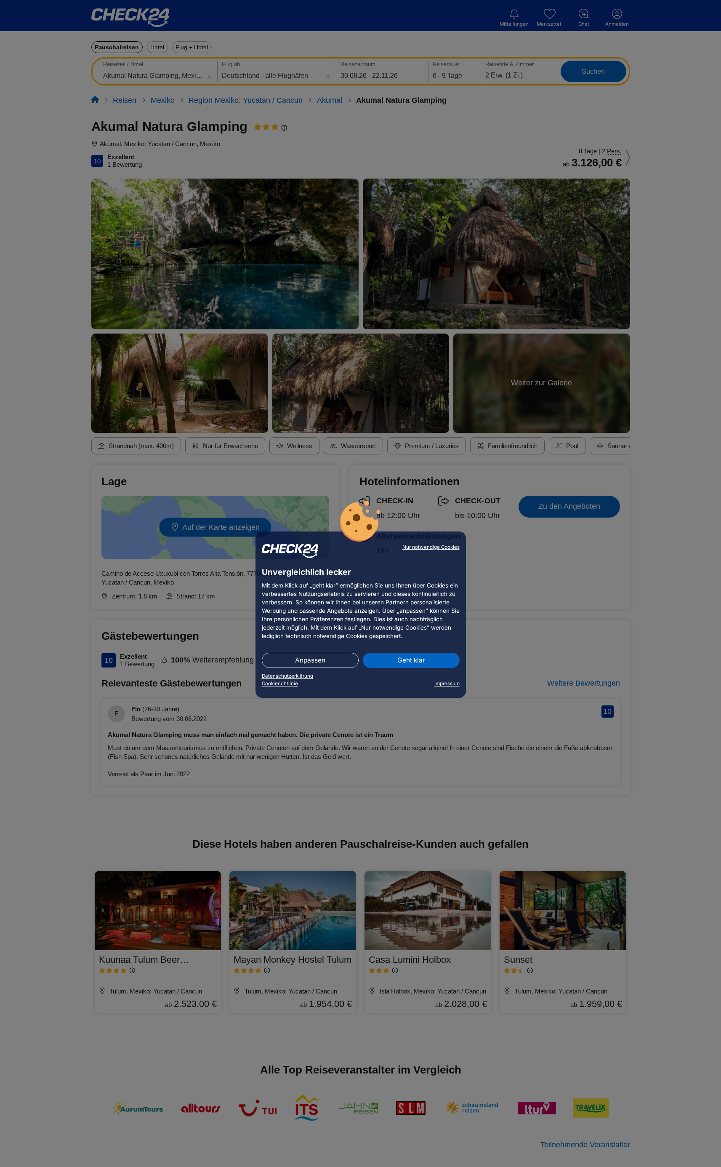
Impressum (447, 683)
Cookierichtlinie (280, 683)
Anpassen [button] (310, 660)
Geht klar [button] (411, 660)
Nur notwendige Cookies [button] (431, 547)
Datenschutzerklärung (287, 676)
